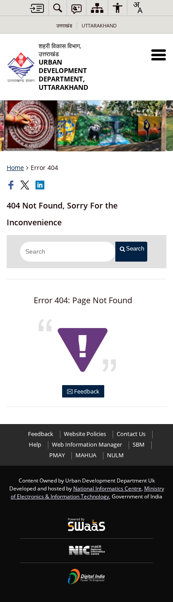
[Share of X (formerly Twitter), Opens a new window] (25, 185)
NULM (115, 455)
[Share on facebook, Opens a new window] (12, 185)
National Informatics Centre (107, 488)
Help (35, 444)
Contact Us (131, 434)
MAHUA (85, 455)
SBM (139, 444)
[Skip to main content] (36, 8)
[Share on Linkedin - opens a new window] (40, 185)
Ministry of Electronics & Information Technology (87, 492)
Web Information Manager (87, 444)
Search (135, 248)
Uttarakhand (99, 25)
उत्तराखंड (64, 25)
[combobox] (137, 7)
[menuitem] (58, 7)
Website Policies (85, 434)
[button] (158, 54)
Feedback (86, 391)
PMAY (57, 455)
